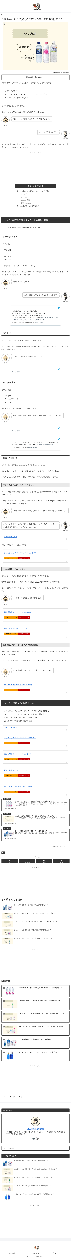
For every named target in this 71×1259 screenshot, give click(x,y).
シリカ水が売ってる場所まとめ (28, 206)
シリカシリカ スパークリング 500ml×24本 (20, 553)
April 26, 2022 (32, 447)
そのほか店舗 (25, 200)
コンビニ (24, 197)
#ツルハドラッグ (20, 320)
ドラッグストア (26, 194)
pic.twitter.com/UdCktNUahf (45, 444)
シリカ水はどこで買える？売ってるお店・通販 (33, 191)
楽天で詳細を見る (10, 537)
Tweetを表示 (15, 372)
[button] (67, 1148)
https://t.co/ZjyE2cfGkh (46, 317)
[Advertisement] (35, 167)
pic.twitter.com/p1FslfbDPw (34, 320)
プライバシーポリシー (58, 1253)
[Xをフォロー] (37, 1138)
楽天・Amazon (26, 203)
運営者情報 (12, 1253)
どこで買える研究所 (35, 1129)
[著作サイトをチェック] (33, 1138)
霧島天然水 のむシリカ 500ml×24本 (17, 612)
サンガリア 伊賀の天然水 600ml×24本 (18, 685)
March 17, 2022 (39, 322)
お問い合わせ (35, 1253)
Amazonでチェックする (11, 558)
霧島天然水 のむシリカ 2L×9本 (15, 628)
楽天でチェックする (24, 558)
